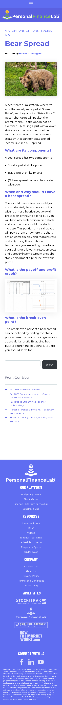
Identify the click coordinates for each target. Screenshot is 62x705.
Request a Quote (31, 547)
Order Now (31, 551)
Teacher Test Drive (31, 537)
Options (18, 30)
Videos (31, 532)
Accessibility (31, 585)
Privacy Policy (31, 576)
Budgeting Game (31, 494)
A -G (8, 30)
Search (50, 364)
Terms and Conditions (31, 580)
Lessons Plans (31, 523)
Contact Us (31, 566)
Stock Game (31, 499)
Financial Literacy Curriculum (31, 504)
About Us (31, 571)
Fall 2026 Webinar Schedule (25, 389)
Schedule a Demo (31, 542)
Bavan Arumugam (30, 53)
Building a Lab (31, 508)
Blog (31, 528)
